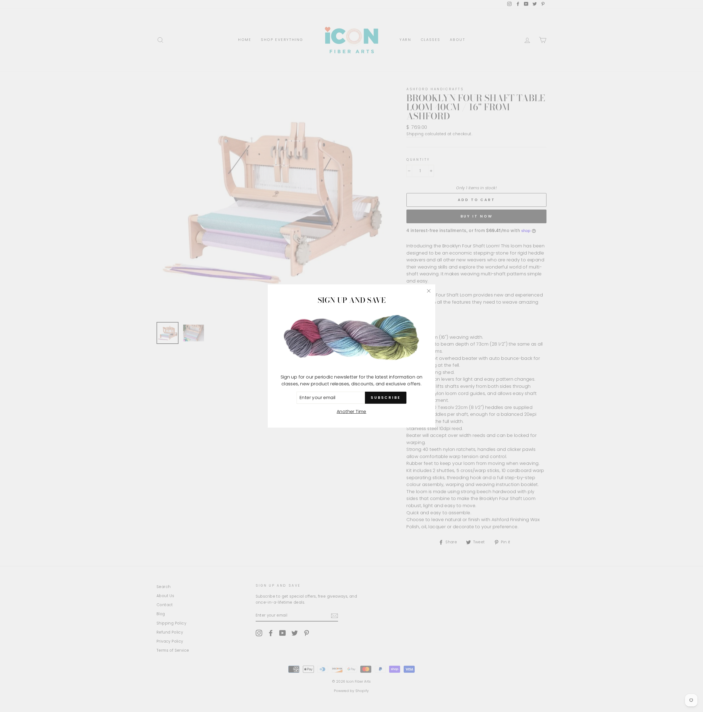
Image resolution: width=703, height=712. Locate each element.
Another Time (351, 411)
